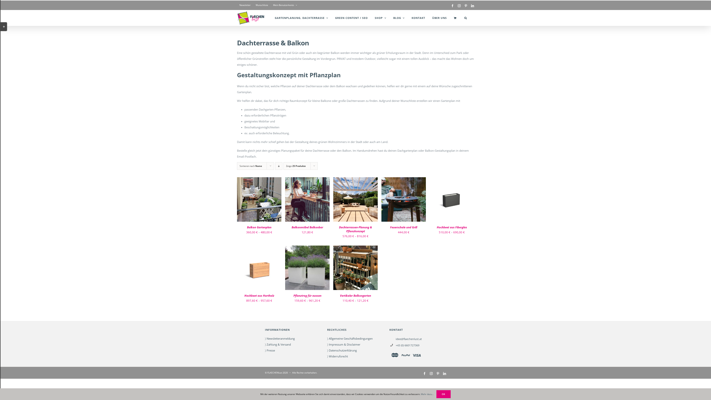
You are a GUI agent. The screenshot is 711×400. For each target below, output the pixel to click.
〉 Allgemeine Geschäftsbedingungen (350, 338)
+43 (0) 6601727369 (407, 345)
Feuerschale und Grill (403, 227)
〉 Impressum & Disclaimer (343, 344)
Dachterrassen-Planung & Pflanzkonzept (355, 229)
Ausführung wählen (257, 198)
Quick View (259, 202)
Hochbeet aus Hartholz (259, 295)
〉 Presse (270, 350)
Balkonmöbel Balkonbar (307, 227)
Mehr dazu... (427, 394)
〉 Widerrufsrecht (337, 356)
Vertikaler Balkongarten (355, 295)
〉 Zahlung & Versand (278, 344)
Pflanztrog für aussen (307, 295)
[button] (465, 18)
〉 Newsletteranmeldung (280, 338)
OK (443, 394)
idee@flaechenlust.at (409, 339)
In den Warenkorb (401, 198)
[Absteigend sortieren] (278, 166)
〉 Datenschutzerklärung (342, 350)
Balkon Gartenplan (259, 227)
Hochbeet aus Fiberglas (452, 227)
